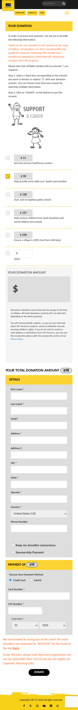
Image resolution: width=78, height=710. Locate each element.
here (16, 648)
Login (42, 13)
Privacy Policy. (17, 339)
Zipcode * (16, 492)
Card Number (16, 589)
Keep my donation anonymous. (36, 545)
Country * (16, 507)
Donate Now (20, 13)
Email (15, 419)
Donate (39, 672)
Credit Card (19, 580)
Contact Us (32, 13)
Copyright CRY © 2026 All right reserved (41, 700)
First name (17, 389)
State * (15, 477)
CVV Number (16, 604)
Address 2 (16, 448)
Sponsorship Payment (30, 552)
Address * (16, 433)
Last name (17, 404)
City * (14, 463)
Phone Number (19, 522)
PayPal (37, 580)
